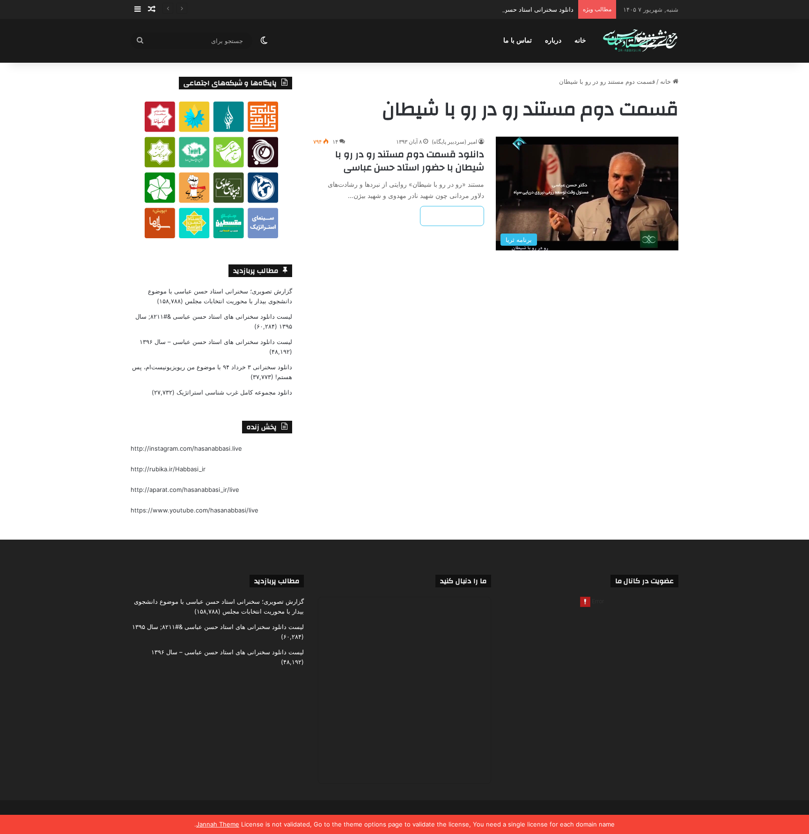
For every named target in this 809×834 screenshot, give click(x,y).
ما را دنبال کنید (463, 581)
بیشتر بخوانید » (452, 216)
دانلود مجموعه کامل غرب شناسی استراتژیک (234, 392)
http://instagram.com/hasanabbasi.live (186, 448)
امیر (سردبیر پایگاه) (454, 141)
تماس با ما (517, 40)
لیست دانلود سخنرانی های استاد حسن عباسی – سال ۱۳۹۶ (216, 341)
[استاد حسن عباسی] (640, 41)
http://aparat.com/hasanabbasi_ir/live (185, 489)
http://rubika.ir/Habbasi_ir (168, 469)
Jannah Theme (217, 824)
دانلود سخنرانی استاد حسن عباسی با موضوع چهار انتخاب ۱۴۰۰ (492, 9)
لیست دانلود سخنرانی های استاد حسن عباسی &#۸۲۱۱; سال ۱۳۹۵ (218, 626)
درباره (553, 40)
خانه (580, 40)
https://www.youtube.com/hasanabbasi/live (194, 510)
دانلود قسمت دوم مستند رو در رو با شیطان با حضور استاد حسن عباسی (409, 161)
